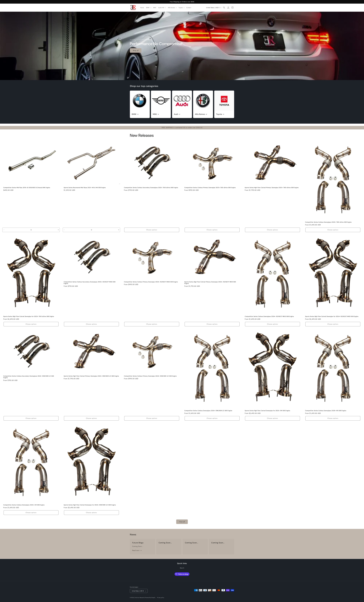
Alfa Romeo (200, 114)
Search (182, 568)
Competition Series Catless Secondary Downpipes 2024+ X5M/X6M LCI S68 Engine (28, 377)
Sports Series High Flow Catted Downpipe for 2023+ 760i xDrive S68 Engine (28, 316)
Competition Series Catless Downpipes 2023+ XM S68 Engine (23, 505)
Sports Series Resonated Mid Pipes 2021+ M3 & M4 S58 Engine (85, 187)
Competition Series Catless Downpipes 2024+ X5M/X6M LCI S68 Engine (208, 410)
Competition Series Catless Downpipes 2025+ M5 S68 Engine (325, 410)
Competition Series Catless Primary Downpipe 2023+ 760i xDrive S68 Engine (210, 187)
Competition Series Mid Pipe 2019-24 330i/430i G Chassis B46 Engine (26, 187)
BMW (134, 114)
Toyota (219, 114)
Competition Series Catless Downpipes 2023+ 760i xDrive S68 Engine (328, 222)
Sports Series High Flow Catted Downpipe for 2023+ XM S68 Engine (267, 410)
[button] (148, 8)
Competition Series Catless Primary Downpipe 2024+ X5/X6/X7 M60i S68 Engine (151, 282)
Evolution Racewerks (140, 597)
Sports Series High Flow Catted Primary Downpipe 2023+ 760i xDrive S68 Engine (272, 187)
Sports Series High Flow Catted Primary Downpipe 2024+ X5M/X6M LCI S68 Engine (91, 376)
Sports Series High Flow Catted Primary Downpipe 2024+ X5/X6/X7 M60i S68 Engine (210, 282)
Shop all (135, 50)
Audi (176, 114)
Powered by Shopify (150, 597)
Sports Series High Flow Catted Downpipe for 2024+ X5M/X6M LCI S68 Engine (90, 505)
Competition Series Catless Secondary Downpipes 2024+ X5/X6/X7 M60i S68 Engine (89, 282)
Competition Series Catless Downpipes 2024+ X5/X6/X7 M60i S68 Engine (269, 316)
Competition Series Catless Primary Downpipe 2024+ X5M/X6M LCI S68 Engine (150, 376)
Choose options (151, 230)
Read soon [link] (135, 550)
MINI (155, 114)
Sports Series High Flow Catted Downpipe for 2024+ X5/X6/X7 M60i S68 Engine (331, 316)
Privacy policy (160, 597)
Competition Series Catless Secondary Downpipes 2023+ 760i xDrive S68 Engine (151, 187)
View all (182, 522)
